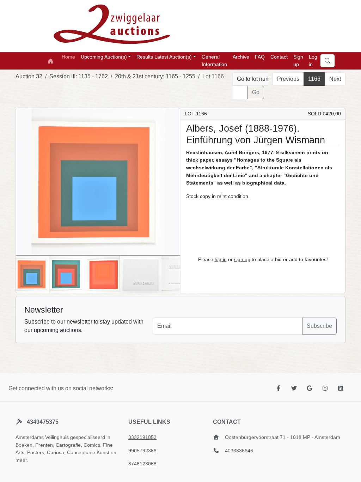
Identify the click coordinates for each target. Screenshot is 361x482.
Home (68, 57)
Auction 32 (29, 76)
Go (255, 92)
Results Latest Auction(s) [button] (164, 57)
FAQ (260, 57)
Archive (241, 57)
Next (335, 79)
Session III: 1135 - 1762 (78, 76)
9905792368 (142, 450)
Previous (288, 79)
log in (221, 259)
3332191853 (142, 437)
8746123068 (142, 463)
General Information (214, 60)
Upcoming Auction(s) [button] (104, 57)
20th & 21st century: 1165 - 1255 (155, 76)
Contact (279, 57)
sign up (242, 259)
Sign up (298, 60)
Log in (313, 60)
